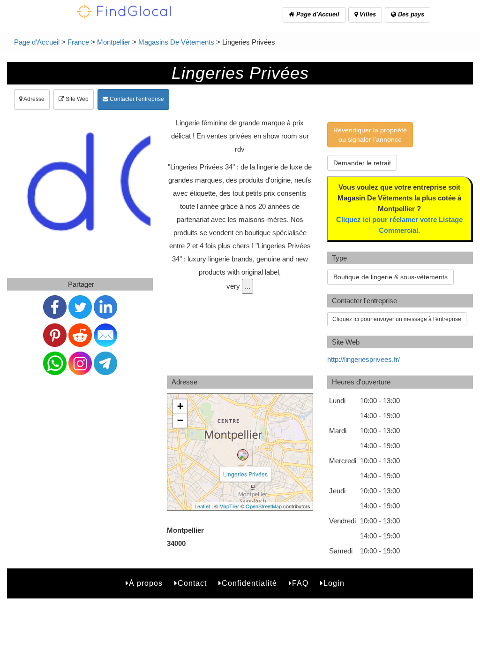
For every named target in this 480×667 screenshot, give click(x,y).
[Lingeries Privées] (242, 454)
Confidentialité (249, 583)
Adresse (33, 99)
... (247, 286)
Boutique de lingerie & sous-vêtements (390, 277)
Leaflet (202, 506)
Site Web (76, 99)
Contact (192, 583)
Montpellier (113, 42)
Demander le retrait (362, 163)
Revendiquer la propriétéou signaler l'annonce (370, 134)
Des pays (410, 14)
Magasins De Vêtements (176, 42)
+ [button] (180, 406)
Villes (367, 14)
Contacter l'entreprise (136, 99)
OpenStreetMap (264, 506)
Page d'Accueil (316, 14)
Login (334, 583)
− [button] (180, 420)
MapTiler (229, 506)
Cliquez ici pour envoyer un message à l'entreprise (396, 319)
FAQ (300, 583)
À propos (146, 583)
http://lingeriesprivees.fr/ (363, 359)
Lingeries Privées (245, 474)
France (78, 42)
